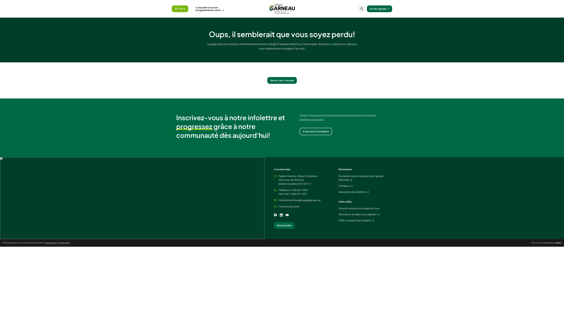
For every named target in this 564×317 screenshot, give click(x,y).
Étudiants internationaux (98, 73)
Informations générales (97, 67)
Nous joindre (284, 225)
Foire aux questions (288, 206)
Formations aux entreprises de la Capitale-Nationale (362, 177)
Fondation (344, 185)
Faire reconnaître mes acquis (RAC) (113, 49)
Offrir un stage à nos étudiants (355, 220)
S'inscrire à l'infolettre (316, 131)
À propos (89, 79)
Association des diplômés (352, 191)
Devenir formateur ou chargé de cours (359, 208)
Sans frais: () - (292, 193)
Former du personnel (102, 40)
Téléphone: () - (293, 190)
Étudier (90, 21)
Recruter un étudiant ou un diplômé (358, 214)
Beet (559, 243)
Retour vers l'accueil (282, 80)
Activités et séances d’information (104, 61)
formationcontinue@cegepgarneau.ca (299, 200)
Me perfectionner (99, 30)
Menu (182, 8)
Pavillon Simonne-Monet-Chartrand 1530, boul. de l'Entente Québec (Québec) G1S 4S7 (297, 179)
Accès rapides (378, 8)
